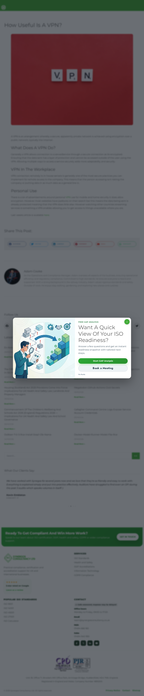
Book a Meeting (103, 368)
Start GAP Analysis (103, 361)
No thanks (81, 374)
